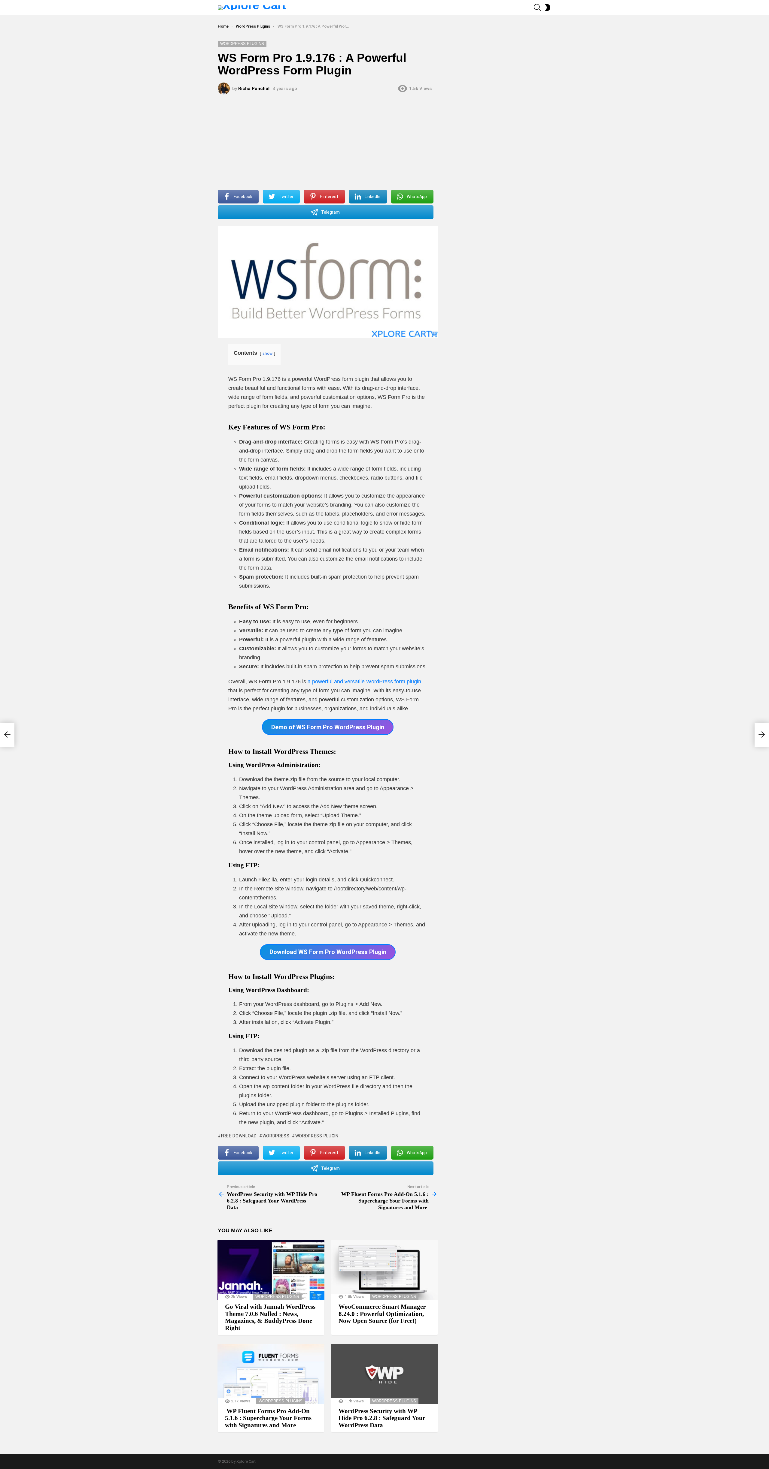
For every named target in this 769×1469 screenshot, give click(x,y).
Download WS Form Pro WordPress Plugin (327, 952)
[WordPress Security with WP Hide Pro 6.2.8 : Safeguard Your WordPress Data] (384, 1374)
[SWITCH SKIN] (547, 8)
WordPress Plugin (317, 1135)
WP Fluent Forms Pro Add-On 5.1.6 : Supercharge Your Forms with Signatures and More (268, 1418)
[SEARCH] (537, 8)
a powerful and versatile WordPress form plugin (363, 682)
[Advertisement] (328, 141)
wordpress (276, 1135)
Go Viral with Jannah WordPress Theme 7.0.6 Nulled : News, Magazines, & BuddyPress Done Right (270, 1317)
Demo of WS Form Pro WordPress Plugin (327, 727)
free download (239, 1135)
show (267, 353)
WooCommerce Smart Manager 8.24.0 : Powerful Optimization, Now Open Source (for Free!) (382, 1313)
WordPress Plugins (277, 1296)
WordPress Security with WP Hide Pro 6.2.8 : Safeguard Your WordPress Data (382, 1418)
